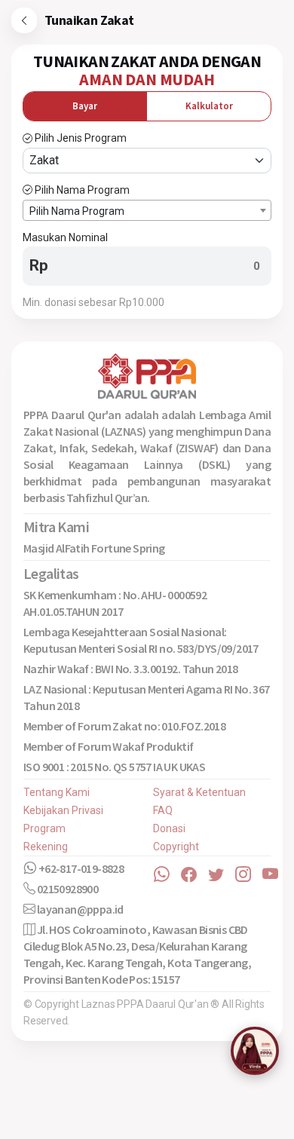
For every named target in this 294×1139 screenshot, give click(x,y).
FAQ (163, 810)
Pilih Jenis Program (81, 138)
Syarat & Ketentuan (199, 792)
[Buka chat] (255, 1051)
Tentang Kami (56, 792)
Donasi (169, 828)
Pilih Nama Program (82, 190)
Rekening (45, 846)
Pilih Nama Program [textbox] (76, 211)
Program (44, 828)
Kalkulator (209, 106)
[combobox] (147, 210)
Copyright (176, 846)
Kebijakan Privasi (63, 810)
